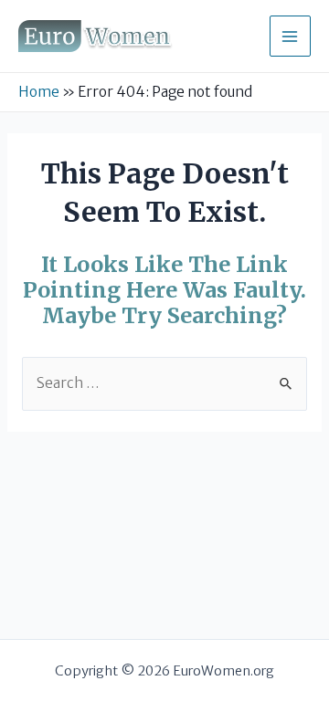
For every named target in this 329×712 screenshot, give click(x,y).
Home (38, 91)
